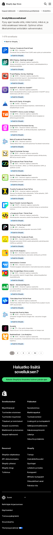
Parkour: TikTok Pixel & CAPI (20, 225)
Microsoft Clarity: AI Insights (20, 101)
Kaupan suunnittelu (10, 426)
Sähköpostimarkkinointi (37, 426)
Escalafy (13, 326)
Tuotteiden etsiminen (11, 412)
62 (35, 353)
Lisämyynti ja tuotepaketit (38, 421)
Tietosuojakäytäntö (10, 516)
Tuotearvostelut (34, 417)
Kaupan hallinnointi (10, 434)
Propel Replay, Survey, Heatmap (21, 74)
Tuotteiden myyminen (11, 417)
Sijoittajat (31, 463)
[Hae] (45, 4)
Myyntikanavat (8, 408)
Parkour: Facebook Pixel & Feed (21, 48)
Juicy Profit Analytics (17, 251)
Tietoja (30, 455)
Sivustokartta (8, 522)
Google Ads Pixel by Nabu (19, 312)
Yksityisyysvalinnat (10, 528)
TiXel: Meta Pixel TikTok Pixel (20, 298)
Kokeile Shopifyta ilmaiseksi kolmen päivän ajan (26, 379)
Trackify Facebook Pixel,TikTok (21, 189)
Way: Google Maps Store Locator (22, 271)
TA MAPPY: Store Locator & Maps (22, 112)
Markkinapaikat (33, 412)
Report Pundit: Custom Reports (21, 203)
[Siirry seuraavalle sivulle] (41, 353)
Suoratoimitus (33, 408)
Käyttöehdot (7, 510)
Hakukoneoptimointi (36, 430)
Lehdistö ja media (35, 468)
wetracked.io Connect (18, 263)
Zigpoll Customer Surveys (19, 151)
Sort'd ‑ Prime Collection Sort (20, 175)
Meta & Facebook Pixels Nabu (20, 139)
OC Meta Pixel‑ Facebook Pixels (21, 237)
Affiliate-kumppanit (35, 477)
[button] (26, 52)
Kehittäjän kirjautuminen (12, 504)
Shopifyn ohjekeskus (11, 455)
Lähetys (30, 434)
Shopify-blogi (8, 468)
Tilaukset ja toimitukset (12, 421)
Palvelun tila (32, 486)
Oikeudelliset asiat (35, 481)
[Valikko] (50, 4)
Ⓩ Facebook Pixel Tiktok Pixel (21, 161)
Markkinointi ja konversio (12, 430)
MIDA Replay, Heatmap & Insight (21, 60)
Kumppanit (31, 472)
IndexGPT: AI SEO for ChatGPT (21, 88)
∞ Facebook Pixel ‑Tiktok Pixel (21, 213)
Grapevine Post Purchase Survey (22, 126)
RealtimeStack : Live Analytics (21, 334)
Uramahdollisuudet (35, 459)
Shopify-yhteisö (9, 463)
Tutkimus (6, 472)
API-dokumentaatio (10, 459)
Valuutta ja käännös (35, 439)
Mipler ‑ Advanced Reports (20, 285)
